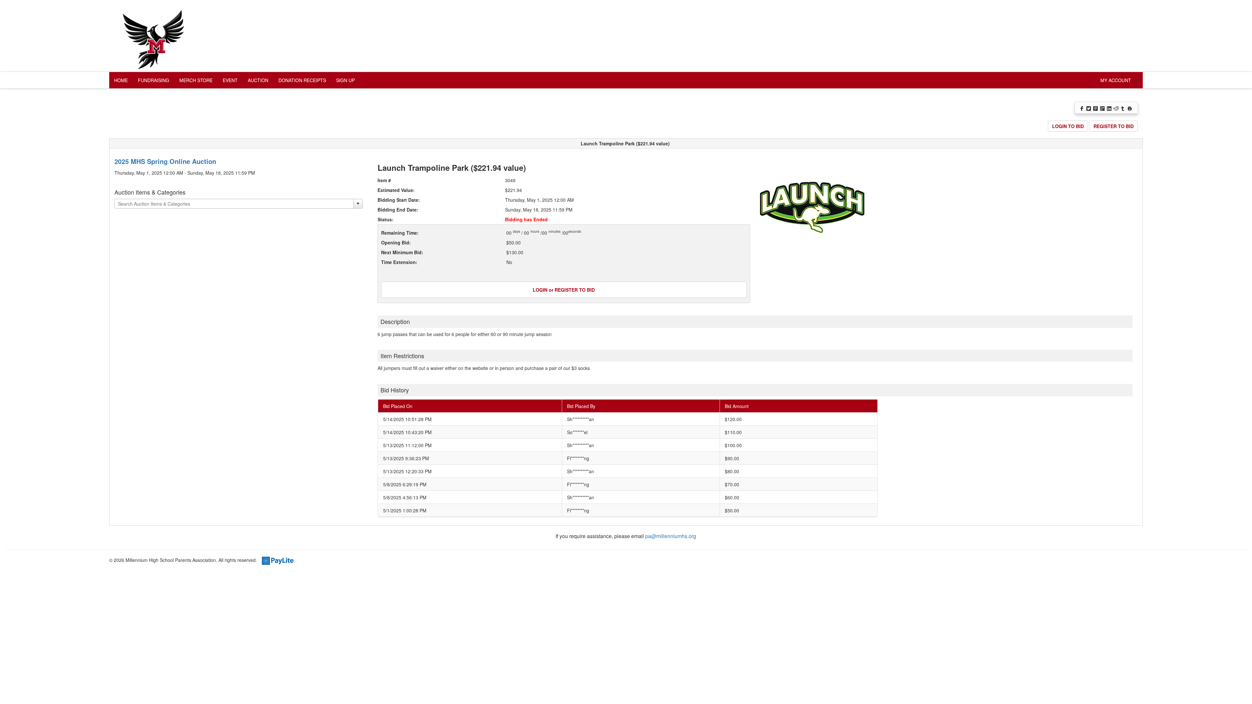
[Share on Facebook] (1082, 108)
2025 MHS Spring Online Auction (165, 161)
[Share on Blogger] (1130, 108)
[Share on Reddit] (1116, 108)
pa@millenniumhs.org (670, 536)
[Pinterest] (1096, 108)
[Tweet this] (1089, 108)
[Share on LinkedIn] (1110, 108)
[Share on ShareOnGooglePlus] (1103, 108)
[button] (358, 203)
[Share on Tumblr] (1123, 108)
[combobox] (234, 203)
